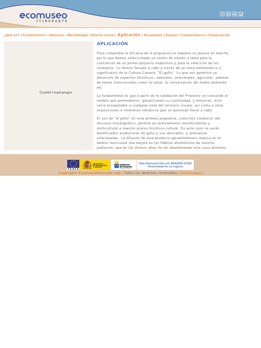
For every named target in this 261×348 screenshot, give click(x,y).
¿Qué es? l (13, 35)
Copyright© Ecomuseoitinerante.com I (91, 173)
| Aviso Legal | (191, 173)
